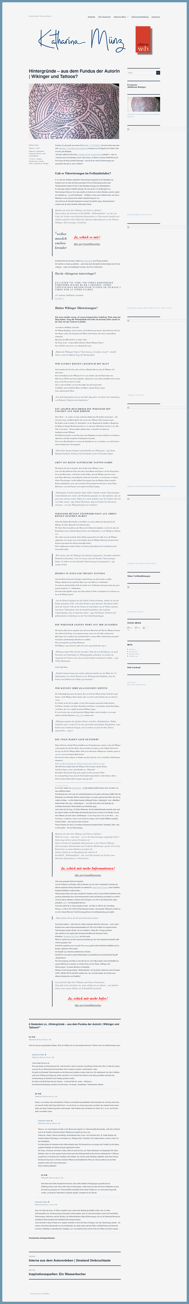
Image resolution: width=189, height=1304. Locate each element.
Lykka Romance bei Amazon (135, 612)
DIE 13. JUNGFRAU (93, 145)
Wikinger (45, 163)
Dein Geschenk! (104, 17)
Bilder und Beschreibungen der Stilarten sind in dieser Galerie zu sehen (80, 763)
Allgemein (32, 151)
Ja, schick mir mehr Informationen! (88, 868)
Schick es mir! (131, 682)
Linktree (41, 161)
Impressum (156, 17)
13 (29, 159)
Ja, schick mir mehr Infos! (88, 998)
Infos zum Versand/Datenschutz (87, 244)
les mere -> (59, 298)
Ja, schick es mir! (87, 237)
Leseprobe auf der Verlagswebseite (90, 154)
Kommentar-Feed (134, 654)
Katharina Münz (120, 17)
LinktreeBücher (33, 156)
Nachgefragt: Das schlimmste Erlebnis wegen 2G (141, 563)
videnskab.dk (88, 261)
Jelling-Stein (79, 715)
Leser (43, 153)
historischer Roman (35, 153)
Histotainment (33, 161)
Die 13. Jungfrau (36, 159)
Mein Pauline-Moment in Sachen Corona (139, 215)
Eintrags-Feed (133, 651)
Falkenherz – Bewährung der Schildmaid (73, 148)
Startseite (91, 17)
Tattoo (31, 163)
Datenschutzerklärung (140, 17)
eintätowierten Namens (100, 887)
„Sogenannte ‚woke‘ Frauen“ (136, 395)
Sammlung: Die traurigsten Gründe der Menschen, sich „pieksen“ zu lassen (149, 308)
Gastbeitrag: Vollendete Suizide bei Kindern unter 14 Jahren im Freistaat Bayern (151, 486)
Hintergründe (40, 151)
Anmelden (132, 649)
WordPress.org (133, 656)
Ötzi (65, 902)
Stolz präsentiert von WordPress (40, 1294)
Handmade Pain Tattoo (71, 936)
